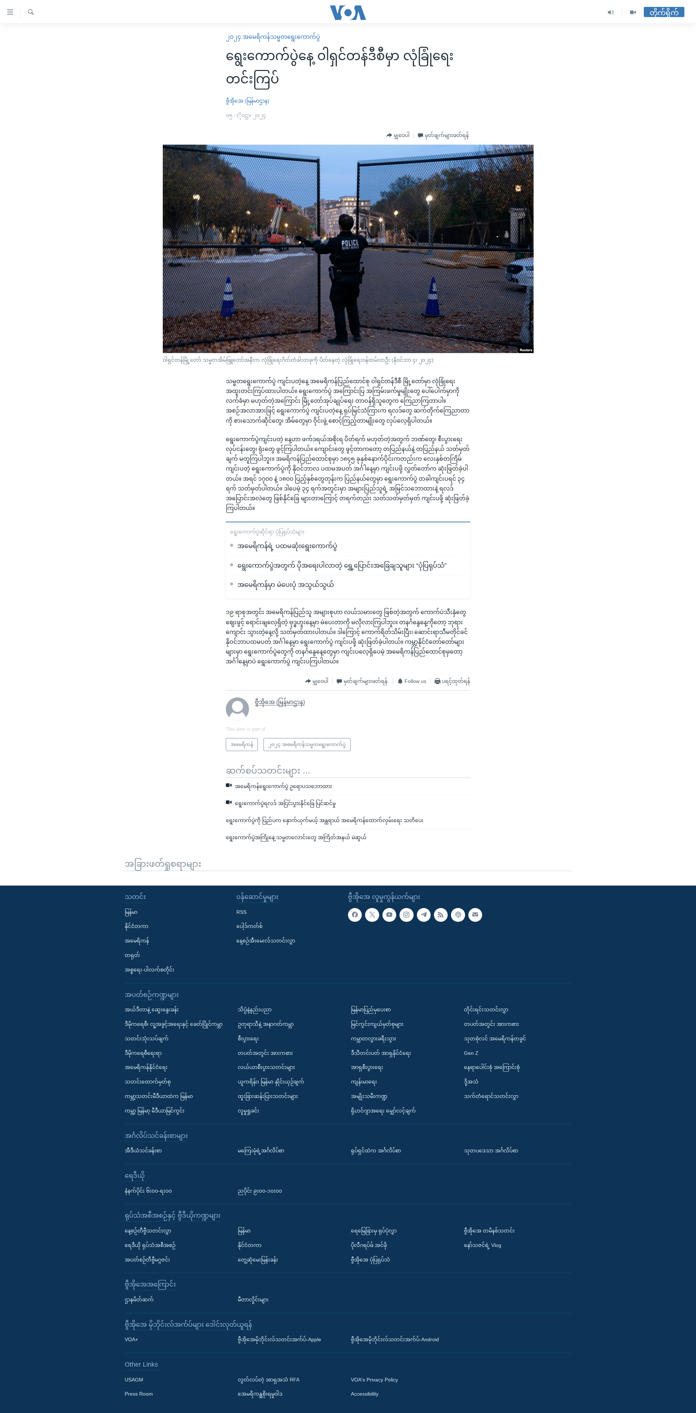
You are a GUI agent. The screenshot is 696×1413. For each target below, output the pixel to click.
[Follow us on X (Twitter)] (372, 914)
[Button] (398, 135)
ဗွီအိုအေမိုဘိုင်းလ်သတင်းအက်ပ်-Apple (279, 1339)
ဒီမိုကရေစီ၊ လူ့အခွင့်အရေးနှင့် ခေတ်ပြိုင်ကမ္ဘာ (174, 1024)
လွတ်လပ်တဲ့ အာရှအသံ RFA (268, 1379)
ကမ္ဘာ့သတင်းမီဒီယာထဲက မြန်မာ (159, 1096)
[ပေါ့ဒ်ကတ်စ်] (458, 914)
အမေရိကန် (137, 941)
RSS (241, 912)
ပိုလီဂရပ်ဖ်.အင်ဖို (369, 1245)
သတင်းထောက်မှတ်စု (148, 1082)
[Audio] (611, 12)
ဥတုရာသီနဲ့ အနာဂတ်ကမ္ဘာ (266, 1024)
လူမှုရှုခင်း (248, 1111)
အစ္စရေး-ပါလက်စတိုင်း (149, 970)
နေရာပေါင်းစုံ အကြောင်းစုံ (492, 1067)
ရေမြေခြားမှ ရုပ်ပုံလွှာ (374, 1231)
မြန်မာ (131, 912)
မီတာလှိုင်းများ (253, 1299)
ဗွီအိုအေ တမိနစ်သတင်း (489, 1231)
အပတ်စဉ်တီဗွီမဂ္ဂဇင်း (147, 1259)
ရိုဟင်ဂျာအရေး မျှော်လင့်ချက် (383, 1111)
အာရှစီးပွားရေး (367, 1067)
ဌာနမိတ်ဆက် (139, 1299)
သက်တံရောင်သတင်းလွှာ (491, 1096)
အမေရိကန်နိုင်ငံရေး (146, 1067)
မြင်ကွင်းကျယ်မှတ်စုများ (377, 1024)
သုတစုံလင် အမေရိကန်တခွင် (495, 1038)
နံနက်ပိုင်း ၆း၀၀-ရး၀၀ (148, 1190)
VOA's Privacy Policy (374, 1379)
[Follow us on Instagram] (406, 914)
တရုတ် (132, 955)
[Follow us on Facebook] (355, 914)
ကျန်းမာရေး (364, 1082)
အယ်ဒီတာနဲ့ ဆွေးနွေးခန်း (152, 1009)
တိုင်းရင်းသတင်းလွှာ (486, 1009)
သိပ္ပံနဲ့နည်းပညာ (255, 1009)
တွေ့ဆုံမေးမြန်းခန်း (258, 1259)
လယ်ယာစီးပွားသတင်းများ (266, 1067)
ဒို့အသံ (471, 1082)
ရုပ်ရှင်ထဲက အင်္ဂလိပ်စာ (376, 1150)
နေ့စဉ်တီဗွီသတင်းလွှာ (148, 1231)
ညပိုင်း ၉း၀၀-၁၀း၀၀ (260, 1190)
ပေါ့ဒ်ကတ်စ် (249, 926)
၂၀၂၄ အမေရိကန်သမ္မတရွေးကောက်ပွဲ (273, 37)
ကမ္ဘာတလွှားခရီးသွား (373, 1038)
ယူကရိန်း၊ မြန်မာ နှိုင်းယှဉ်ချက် (271, 1082)
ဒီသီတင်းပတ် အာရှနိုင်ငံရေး (381, 1053)
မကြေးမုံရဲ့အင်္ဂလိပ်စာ (261, 1150)
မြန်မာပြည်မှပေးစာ (371, 1009)
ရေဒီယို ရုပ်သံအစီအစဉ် (150, 1245)
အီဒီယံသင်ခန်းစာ (143, 1150)
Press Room (139, 1394)
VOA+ (131, 1339)
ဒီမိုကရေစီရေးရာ (143, 1053)
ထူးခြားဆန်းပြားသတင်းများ (268, 1096)
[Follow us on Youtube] (389, 914)
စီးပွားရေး (248, 1038)
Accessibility (364, 1394)
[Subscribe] (475, 914)
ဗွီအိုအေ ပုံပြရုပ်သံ (370, 1259)
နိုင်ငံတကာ (136, 926)
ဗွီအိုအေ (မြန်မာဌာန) (247, 101)
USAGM (134, 1379)
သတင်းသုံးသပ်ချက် (147, 1038)
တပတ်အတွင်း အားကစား (265, 1053)
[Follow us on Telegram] (424, 914)
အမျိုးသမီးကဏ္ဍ (369, 1096)
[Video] (633, 12)
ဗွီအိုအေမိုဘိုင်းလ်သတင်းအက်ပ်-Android (395, 1339)
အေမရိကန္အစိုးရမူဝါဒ (260, 1394)
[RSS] (441, 914)
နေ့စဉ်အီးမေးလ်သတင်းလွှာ (265, 941)
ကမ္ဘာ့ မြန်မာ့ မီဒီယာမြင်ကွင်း (155, 1111)
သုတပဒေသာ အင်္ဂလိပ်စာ (491, 1150)
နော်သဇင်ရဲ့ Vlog (482, 1245)
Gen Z (471, 1053)
